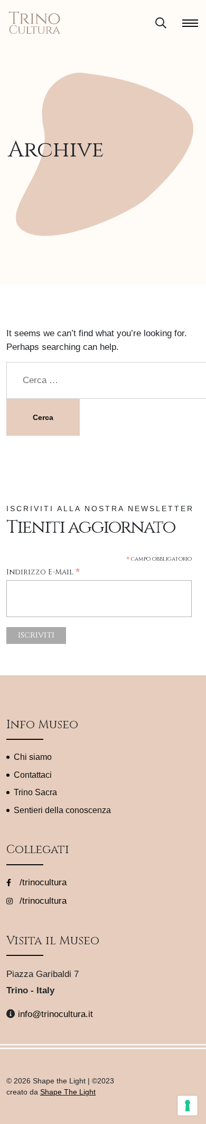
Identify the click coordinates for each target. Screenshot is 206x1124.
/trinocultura (42, 882)
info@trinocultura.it (55, 1014)
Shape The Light (68, 1092)
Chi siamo (33, 756)
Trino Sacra (35, 792)
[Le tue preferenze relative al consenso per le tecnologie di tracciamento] (187, 1106)
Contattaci (33, 774)
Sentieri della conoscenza (62, 810)
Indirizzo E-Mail (43, 572)
